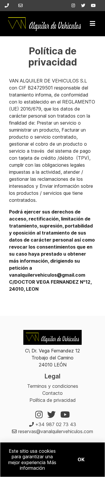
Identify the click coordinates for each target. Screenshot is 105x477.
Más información (38, 465)
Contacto (52, 393)
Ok (81, 459)
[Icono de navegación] (92, 23)
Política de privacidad (52, 400)
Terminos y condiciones (52, 386)
